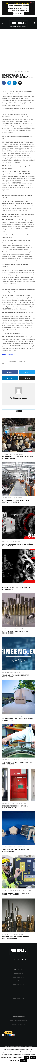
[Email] (20, 83)
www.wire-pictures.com (18, 1024)
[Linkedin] (26, 959)
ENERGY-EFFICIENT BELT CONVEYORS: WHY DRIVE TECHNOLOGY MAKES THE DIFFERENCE (18, 9)
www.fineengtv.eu (18, 998)
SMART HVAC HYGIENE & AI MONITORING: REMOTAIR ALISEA (16, 850)
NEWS (3, 541)
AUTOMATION (5, 890)
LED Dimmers (22, 361)
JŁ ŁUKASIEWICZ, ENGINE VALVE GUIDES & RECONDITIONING (16, 632)
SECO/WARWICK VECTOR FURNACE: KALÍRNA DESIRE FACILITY (17, 544)
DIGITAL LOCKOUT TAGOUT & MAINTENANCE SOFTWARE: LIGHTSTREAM (17, 894)
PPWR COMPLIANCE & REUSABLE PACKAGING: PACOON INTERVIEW (18, 457)
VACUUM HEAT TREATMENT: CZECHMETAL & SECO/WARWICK (17, 588)
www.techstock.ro (18, 981)
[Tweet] (9, 83)
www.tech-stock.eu (18, 984)
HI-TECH (4, 672)
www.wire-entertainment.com (18, 1020)
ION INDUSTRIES (13, 361)
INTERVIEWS (5, 71)
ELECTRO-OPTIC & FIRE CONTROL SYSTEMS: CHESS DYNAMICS (17, 763)
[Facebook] (11, 959)
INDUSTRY (4, 497)
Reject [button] (33, 1057)
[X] (15, 959)
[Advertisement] (18, 48)
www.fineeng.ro (18, 973)
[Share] (4, 83)
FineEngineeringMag (18, 398)
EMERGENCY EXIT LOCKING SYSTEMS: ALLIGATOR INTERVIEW (15, 806)
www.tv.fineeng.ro (18, 977)
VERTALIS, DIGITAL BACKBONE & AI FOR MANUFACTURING (15, 675)
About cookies (14, 1060)
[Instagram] (18, 959)
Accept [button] (26, 1057)
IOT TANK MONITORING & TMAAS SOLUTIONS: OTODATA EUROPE (17, 719)
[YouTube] (22, 959)
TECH (10, 71)
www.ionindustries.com (8, 354)
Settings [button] (23, 1060)
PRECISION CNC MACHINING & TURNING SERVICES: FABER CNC (15, 937)
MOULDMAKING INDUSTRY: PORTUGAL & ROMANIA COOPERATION (15, 501)
